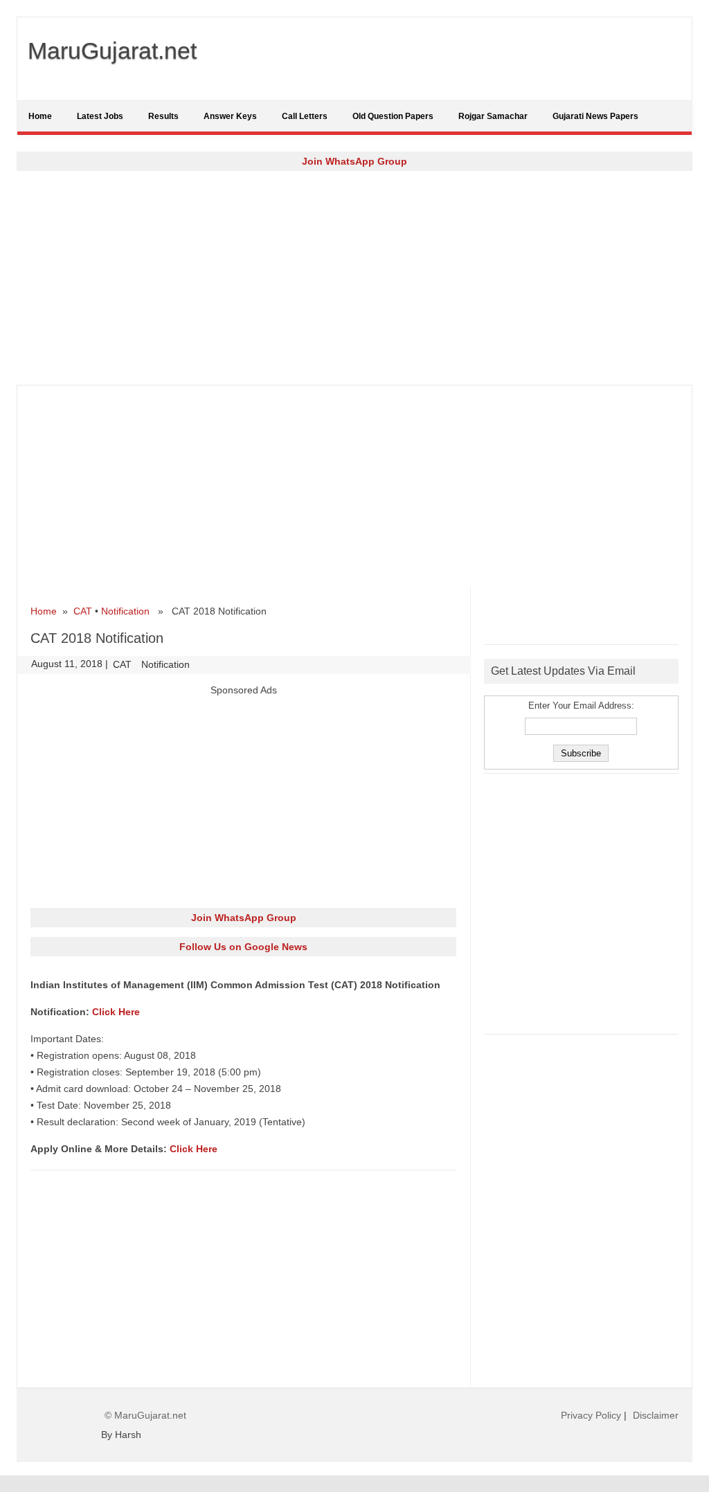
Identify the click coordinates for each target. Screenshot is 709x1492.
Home (40, 116)
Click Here (116, 1011)
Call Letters (304, 116)
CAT (82, 611)
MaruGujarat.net (112, 50)
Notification (125, 611)
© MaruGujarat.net (145, 1415)
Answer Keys (230, 116)
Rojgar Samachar (493, 116)
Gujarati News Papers (595, 116)
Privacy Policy (591, 1415)
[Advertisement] (354, 277)
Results (163, 116)
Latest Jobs (100, 116)
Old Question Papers (392, 116)
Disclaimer (656, 1415)
